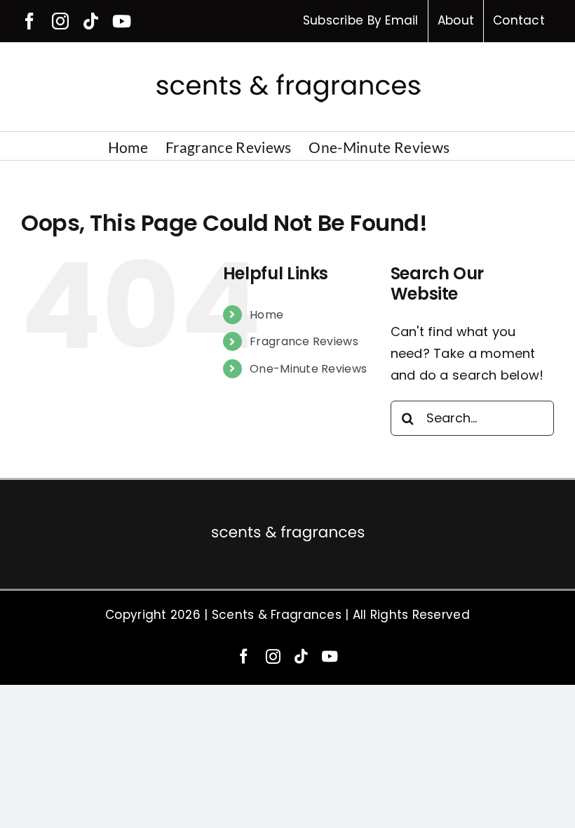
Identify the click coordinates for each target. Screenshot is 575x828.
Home (266, 315)
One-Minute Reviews (308, 369)
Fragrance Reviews (304, 341)
